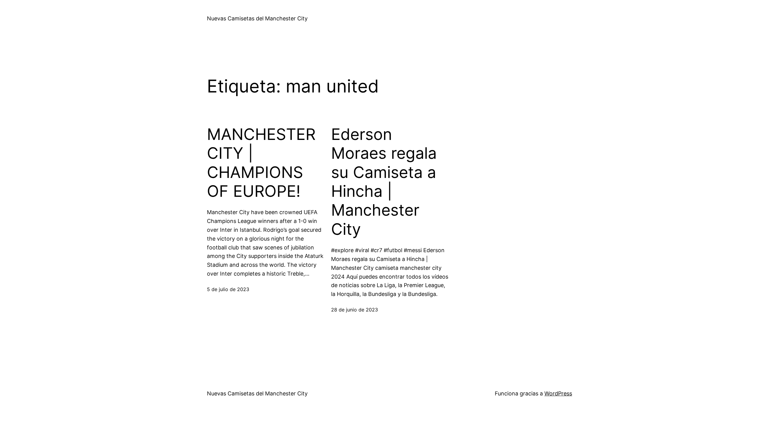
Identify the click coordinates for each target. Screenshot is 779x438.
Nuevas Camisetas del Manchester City (257, 18)
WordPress (558, 393)
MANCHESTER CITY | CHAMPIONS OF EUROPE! (261, 163)
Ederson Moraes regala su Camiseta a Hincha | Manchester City (384, 182)
